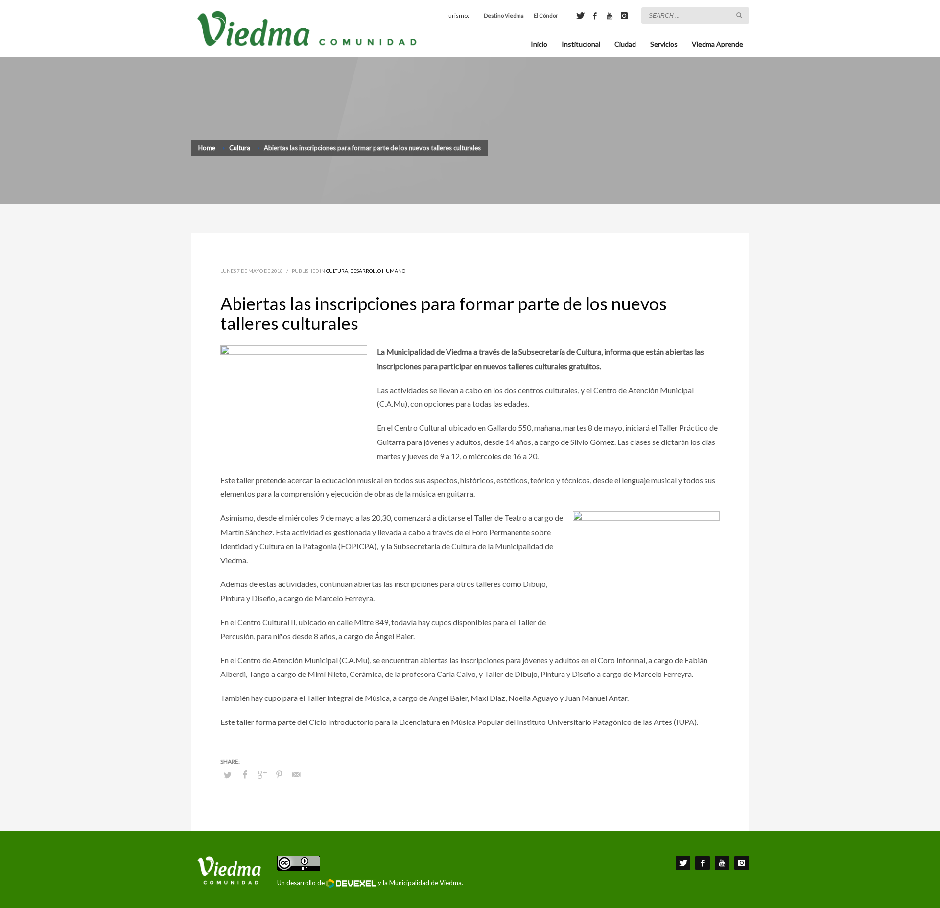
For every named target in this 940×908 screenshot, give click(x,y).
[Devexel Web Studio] (351, 883)
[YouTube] (609, 15)
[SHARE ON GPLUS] (262, 774)
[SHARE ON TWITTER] (227, 775)
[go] (739, 15)
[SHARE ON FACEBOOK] (244, 774)
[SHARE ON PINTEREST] (279, 774)
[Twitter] (580, 15)
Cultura (337, 271)
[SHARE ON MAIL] (296, 774)
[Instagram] (624, 15)
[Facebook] (595, 15)
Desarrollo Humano (377, 271)
